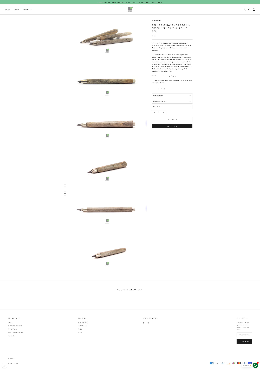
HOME (7, 9)
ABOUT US (27, 9)
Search (10, 322)
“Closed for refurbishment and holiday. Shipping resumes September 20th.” (130, 2)
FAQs (80, 329)
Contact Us (11, 336)
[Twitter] (161, 89)
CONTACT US (82, 326)
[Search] (249, 9)
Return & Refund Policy (15, 332)
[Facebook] (158, 89)
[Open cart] (254, 9)
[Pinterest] (164, 89)
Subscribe (244, 341)
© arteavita (13, 363)
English (11, 358)
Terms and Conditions (15, 326)
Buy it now (172, 126)
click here (161, 83)
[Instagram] (143, 323)
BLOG (80, 332)
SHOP (16, 9)
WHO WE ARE (83, 322)
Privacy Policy (12, 329)
